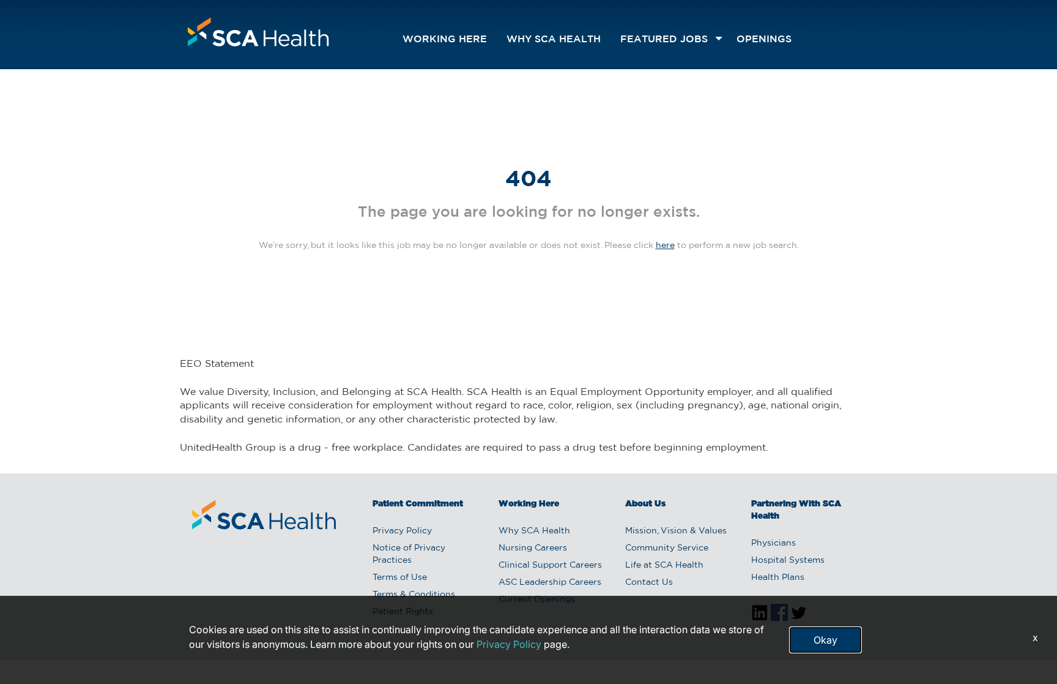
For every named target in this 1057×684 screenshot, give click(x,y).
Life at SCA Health (664, 565)
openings (764, 39)
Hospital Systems (788, 560)
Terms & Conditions (414, 594)
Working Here (444, 39)
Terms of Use (400, 577)
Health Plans (777, 577)
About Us (645, 504)
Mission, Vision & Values (676, 531)
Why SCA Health (553, 39)
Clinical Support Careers (550, 565)
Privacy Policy (402, 531)
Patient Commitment (418, 504)
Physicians (773, 543)
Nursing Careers (533, 548)
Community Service (666, 548)
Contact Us (649, 582)
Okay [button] (825, 640)
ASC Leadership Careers (550, 582)
